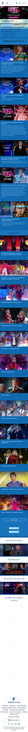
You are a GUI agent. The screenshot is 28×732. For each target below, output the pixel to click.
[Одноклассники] (14, 532)
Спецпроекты (12, 705)
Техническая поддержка (16, 712)
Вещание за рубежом (15, 720)
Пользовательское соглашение (17, 709)
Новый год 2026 (8, 21)
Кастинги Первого (21, 707)
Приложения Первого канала (9, 707)
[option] (14, 550)
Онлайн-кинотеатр (21, 705)
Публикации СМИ (14, 714)
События (25, 712)
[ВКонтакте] (14, 528)
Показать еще (14, 520)
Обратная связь (4, 712)
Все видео (6, 709)
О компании (5, 705)
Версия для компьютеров (14, 716)
